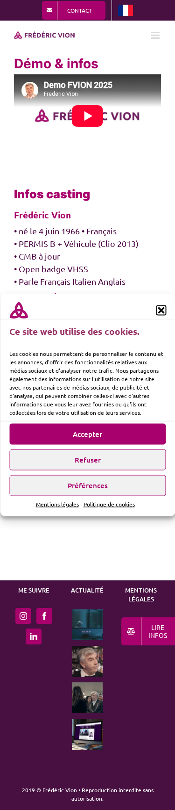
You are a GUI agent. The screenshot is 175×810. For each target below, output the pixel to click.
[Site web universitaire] (87, 734)
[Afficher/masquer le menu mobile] (156, 35)
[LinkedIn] (34, 636)
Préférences (88, 485)
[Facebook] (44, 616)
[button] (161, 310)
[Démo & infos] (87, 625)
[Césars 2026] (87, 698)
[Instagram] (23, 616)
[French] (125, 10)
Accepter (87, 434)
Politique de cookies (109, 503)
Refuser (88, 459)
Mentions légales (57, 503)
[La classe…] (87, 661)
